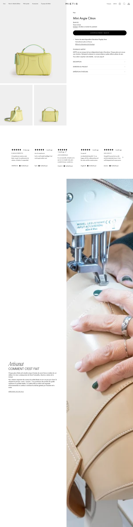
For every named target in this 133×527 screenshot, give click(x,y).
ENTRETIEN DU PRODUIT (80, 67)
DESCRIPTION (77, 62)
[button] (4, 3)
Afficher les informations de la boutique (85, 44)
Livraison (75, 27)
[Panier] (128, 3)
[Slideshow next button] (122, 157)
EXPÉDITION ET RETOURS (80, 72)
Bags (74, 12)
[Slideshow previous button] (10, 157)
